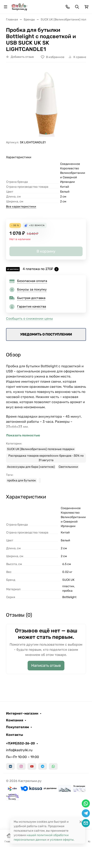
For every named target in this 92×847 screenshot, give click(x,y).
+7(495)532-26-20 (20, 743)
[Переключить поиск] (77, 6)
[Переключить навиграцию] (5, 6)
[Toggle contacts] (67, 6)
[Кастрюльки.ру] (19, 6)
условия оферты (62, 839)
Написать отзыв (46, 665)
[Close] (81, 821)
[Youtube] (31, 766)
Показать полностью (23, 435)
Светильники (68, 467)
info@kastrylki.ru (19, 750)
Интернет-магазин (22, 713)
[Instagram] (21, 766)
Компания (14, 720)
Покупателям (17, 727)
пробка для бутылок (21, 480)
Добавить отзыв (22, 57)
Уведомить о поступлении (46, 334)
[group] (46, 103)
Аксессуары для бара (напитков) (31, 467)
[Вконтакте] (10, 766)
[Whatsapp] (53, 766)
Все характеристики (21, 206)
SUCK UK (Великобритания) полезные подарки (40, 449)
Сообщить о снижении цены (29, 319)
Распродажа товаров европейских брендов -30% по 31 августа (46, 458)
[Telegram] (42, 766)
